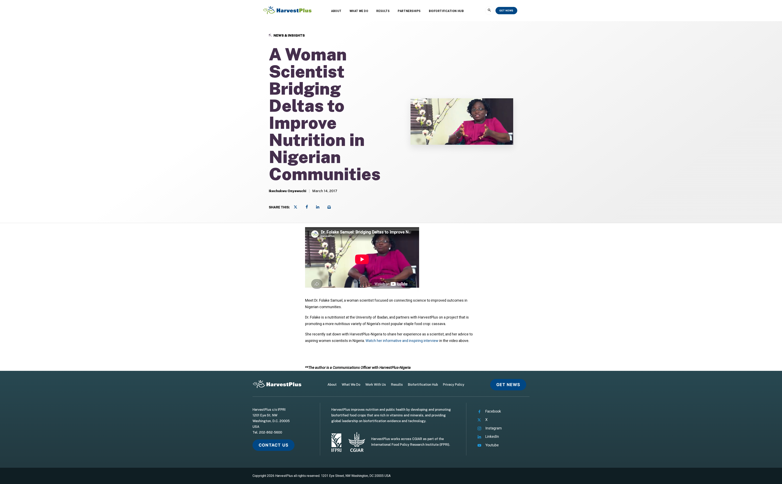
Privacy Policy (453, 384)
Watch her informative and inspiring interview (402, 340)
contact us (273, 445)
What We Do (359, 11)
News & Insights (289, 35)
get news (506, 10)
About (336, 11)
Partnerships (409, 11)
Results (383, 11)
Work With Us (375, 384)
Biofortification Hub (446, 11)
